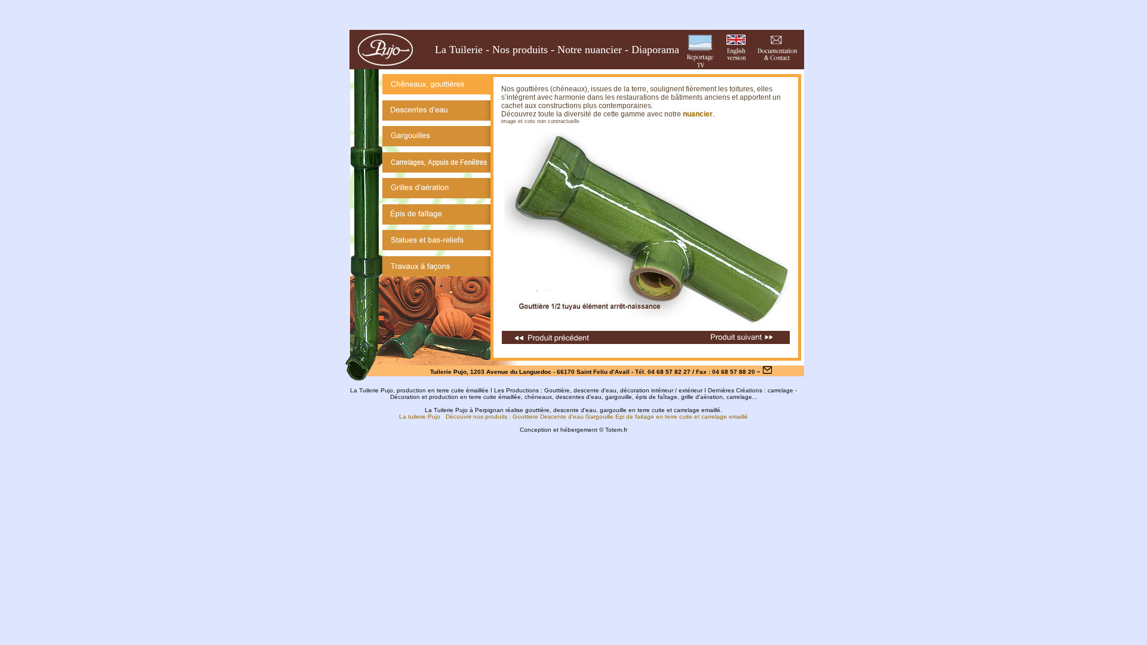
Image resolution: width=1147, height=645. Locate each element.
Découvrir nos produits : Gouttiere (492, 416)
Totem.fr (616, 429)
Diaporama (655, 50)
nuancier (698, 114)
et (697, 416)
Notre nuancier (589, 50)
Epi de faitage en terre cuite (653, 416)
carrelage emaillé (724, 416)
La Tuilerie (459, 50)
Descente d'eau (562, 416)
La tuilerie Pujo (419, 416)
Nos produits (520, 50)
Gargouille (599, 416)
